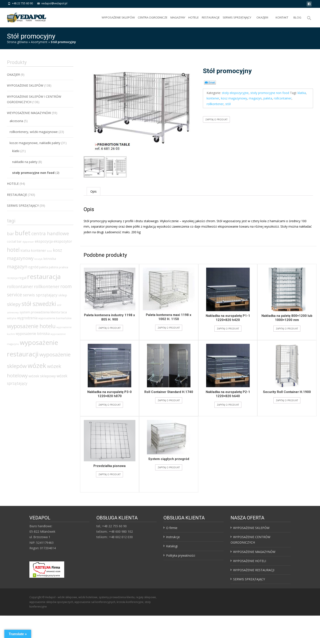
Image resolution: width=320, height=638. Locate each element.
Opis (93, 191)
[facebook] (309, 5)
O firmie (171, 528)
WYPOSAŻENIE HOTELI (249, 561)
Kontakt (282, 17)
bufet (22, 233)
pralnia (63, 267)
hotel (13, 249)
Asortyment (39, 42)
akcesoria (16, 121)
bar (10, 233)
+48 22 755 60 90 (22, 3)
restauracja (44, 276)
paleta (267, 98)
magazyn (255, 98)
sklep (62, 295)
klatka (302, 93)
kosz (49, 250)
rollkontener (215, 104)
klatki (15, 151)
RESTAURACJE (211, 17)
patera (53, 267)
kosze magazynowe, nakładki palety (35, 143)
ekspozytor (63, 241)
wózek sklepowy (42, 375)
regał (22, 277)
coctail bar (14, 241)
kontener (213, 98)
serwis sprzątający (40, 294)
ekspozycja (44, 241)
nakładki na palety (24, 162)
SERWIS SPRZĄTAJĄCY (237, 17)
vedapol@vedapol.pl (54, 3)
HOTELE (193, 17)
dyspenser (28, 241)
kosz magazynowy (234, 98)
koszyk (38, 258)
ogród (33, 267)
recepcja (12, 278)
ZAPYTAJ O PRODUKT (216, 119)
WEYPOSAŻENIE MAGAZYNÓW (29, 113)
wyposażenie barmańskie (55, 318)
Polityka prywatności (180, 555)
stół (228, 104)
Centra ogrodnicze (152, 17)
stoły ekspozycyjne (235, 93)
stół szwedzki (39, 304)
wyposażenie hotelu (31, 326)
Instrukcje (173, 537)
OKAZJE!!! (262, 17)
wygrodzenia (27, 318)
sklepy (14, 304)
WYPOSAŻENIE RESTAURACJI (253, 570)
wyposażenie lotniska (33, 333)
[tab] (93, 191)
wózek (37, 365)
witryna (11, 318)
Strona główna (17, 42)
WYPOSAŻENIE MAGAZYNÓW (254, 552)
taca (64, 312)
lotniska (49, 258)
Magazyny (177, 17)
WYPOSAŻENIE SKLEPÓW (118, 17)
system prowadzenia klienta (40, 312)
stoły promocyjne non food (269, 93)
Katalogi (172, 546)
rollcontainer (282, 98)
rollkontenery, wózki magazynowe (34, 132)
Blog (297, 17)
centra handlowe (50, 233)
